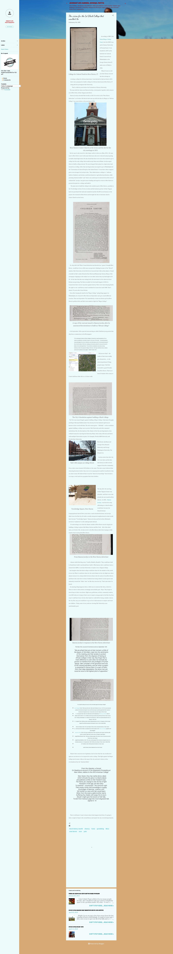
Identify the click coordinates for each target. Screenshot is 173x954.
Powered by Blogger (97, 944)
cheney (87, 829)
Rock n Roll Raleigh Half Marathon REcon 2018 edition (86, 910)
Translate (7, 90)
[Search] (125, 4)
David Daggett (77, 708)
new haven (73, 831)
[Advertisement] (122, 33)
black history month (76, 829)
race (80, 831)
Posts (5, 78)
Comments (7, 80)
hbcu (107, 829)
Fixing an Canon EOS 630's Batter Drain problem (84, 893)
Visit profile (9, 26)
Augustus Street (78, 732)
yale (85, 831)
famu (93, 829)
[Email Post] (69, 826)
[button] (113, 15)
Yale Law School (102, 728)
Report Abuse (4, 49)
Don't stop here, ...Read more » (101, 906)
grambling (100, 829)
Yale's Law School (103, 713)
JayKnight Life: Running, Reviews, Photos (86, 3)
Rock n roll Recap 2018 (76, 927)
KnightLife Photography (9, 21)
